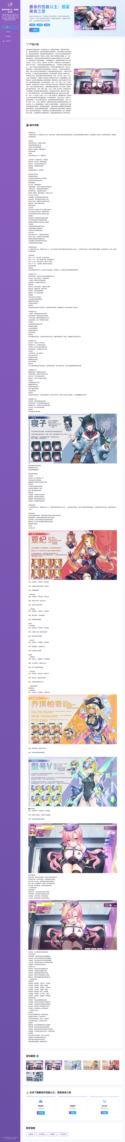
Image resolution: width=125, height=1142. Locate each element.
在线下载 (40, 1113)
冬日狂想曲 (42, 1134)
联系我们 (104, 1112)
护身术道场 (63, 1134)
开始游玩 (34, 30)
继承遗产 (52, 1134)
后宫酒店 (31, 1134)
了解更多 (73, 1112)
